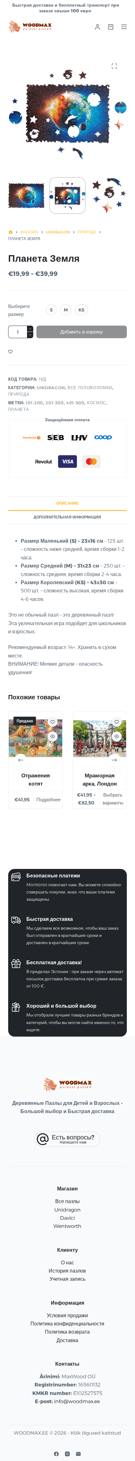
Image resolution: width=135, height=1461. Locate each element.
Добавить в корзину (81, 332)
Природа (19, 394)
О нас (67, 1263)
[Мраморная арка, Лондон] (99, 738)
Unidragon (51, 387)
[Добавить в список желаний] (10, 351)
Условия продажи (67, 1315)
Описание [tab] (67, 503)
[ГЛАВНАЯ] (10, 232)
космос (96, 402)
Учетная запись (67, 1279)
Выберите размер (19, 310)
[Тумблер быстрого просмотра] (52, 736)
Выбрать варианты (113, 799)
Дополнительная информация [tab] (67, 517)
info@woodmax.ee (77, 1401)
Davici (67, 1218)
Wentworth (67, 1226)
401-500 (75, 402)
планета (18, 409)
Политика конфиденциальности (67, 1324)
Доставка (67, 1340)
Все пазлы (67, 1201)
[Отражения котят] (35, 738)
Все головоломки (90, 387)
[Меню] (124, 27)
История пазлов (67, 1271)
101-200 (34, 402)
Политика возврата (67, 1332)
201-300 (55, 402)
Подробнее (48, 800)
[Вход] (97, 27)
